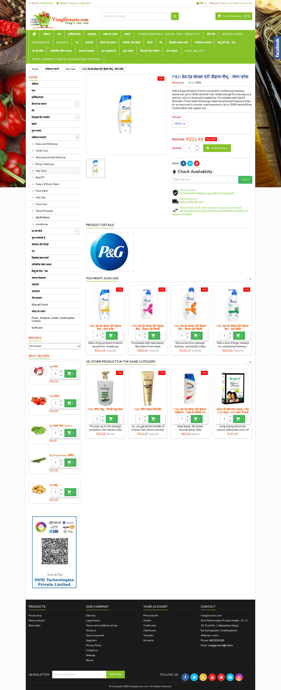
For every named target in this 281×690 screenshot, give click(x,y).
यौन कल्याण (172, 51)
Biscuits (62, 42)
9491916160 (46, 3)
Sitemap (90, 655)
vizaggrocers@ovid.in (79, 3)
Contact (208, 607)
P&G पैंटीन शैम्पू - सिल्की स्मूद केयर (105, 409)
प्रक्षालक (92, 34)
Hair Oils (41, 197)
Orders (147, 620)
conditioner (42, 224)
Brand (192, 82)
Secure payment (95, 635)
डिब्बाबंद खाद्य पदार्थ (178, 42)
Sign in (224, 3)
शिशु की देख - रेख (226, 42)
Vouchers (148, 635)
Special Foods (232, 34)
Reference (178, 82)
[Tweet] (190, 163)
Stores (89, 660)
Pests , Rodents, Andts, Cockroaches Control (66, 59)
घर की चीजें (37, 51)
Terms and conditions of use (101, 625)
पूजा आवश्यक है (108, 51)
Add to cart (216, 148)
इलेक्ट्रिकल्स (74, 34)
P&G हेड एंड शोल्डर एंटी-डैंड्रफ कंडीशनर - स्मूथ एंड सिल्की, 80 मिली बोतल (190, 412)
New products (37, 620)
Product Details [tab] (100, 225)
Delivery (91, 615)
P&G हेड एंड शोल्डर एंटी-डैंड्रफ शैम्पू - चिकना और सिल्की (148, 327)
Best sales (35, 625)
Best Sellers (39, 356)
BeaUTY (40, 177)
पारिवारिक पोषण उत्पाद (61, 51)
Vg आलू (53, 485)
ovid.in (215, 635)
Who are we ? (195, 51)
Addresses (149, 630)
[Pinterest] (197, 163)
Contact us (92, 650)
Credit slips (149, 625)
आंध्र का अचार (110, 34)
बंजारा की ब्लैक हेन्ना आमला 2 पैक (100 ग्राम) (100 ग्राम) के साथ (233, 411)
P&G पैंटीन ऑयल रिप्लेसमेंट (147, 409)
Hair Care (41, 171)
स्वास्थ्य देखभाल (86, 51)
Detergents (41, 42)
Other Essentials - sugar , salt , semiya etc (168, 34)
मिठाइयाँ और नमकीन (149, 51)
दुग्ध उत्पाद (128, 51)
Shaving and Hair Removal (51, 157)
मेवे (160, 42)
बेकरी (149, 42)
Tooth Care (42, 151)
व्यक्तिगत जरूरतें (203, 42)
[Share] (183, 163)
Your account (155, 607)
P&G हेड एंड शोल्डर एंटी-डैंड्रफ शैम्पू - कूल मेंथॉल (233, 327)
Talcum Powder (44, 211)
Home (33, 77)
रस (76, 42)
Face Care (41, 204)
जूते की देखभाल (43, 217)
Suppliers (91, 640)
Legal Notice (93, 620)
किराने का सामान (108, 42)
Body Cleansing (45, 164)
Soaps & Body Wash (47, 184)
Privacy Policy (94, 645)
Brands (35, 338)
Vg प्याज (53, 366)
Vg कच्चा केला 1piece (60, 425)
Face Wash (42, 191)
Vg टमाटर (54, 396)
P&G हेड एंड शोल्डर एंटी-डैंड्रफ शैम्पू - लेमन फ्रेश (105, 327)
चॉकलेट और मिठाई (131, 42)
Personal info (150, 615)
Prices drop (35, 615)
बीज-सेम (211, 34)
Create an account (242, 3)
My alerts (148, 640)
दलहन (127, 34)
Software (37, 328)
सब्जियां (46, 34)
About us (91, 630)
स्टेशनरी (89, 42)
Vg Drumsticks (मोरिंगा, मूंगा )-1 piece (64, 455)
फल (59, 34)
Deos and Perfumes (47, 144)
